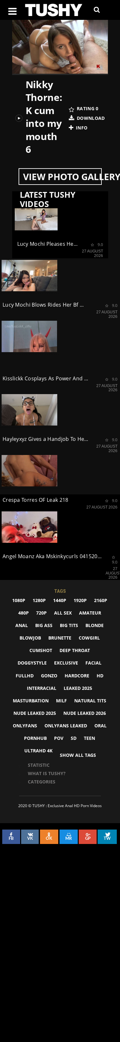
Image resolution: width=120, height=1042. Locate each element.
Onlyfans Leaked (65, 726)
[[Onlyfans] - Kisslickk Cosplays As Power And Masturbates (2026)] (29, 336)
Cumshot (40, 650)
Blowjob (30, 638)
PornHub (35, 738)
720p (41, 613)
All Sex (63, 613)
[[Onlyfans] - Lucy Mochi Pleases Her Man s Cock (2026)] (36, 218)
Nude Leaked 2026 (84, 713)
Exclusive (66, 663)
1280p (39, 600)
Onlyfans (25, 726)
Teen (89, 738)
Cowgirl (89, 638)
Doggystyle (32, 663)
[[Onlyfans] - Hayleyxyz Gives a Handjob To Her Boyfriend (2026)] (29, 410)
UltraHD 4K (38, 751)
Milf (61, 701)
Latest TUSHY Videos (48, 199)
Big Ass (43, 625)
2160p (100, 600)
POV (58, 738)
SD (73, 738)
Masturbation (31, 701)
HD (100, 676)
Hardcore (77, 676)
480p (23, 613)
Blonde (94, 625)
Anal (21, 625)
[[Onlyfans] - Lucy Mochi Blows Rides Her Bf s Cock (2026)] (29, 275)
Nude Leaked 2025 (34, 713)
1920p (80, 600)
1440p (59, 600)
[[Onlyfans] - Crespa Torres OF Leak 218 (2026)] (29, 470)
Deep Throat (75, 650)
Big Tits (69, 625)
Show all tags (78, 755)
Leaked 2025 (78, 688)
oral (100, 726)
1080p (18, 600)
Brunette (59, 638)
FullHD (25, 676)
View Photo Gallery (62, 176)
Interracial (41, 688)
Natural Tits (90, 701)
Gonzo (49, 676)
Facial (93, 663)
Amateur (90, 613)
